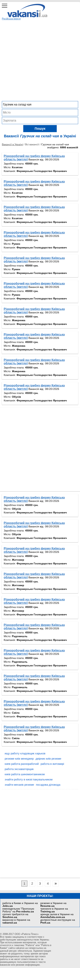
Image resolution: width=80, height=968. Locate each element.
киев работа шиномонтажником (25, 774)
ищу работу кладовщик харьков (25, 753)
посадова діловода (48, 784)
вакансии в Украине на (16, 921)
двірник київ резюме (48, 758)
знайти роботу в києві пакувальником (28, 779)
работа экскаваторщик (19, 769)
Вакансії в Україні (12, 144)
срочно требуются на (15, 916)
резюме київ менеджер (19, 758)
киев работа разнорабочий (22, 763)
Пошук (40, 128)
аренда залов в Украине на (56, 916)
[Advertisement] (40, 60)
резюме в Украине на (53, 904)
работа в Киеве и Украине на (20, 904)
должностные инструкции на (57, 921)
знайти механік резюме (19, 784)
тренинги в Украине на (54, 910)
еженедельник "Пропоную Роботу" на (18, 910)
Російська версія (11, 18)
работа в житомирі (52, 763)
